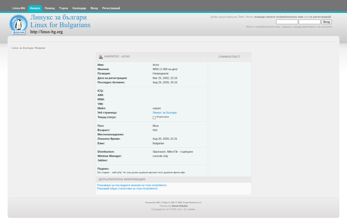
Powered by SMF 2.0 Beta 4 (157, 202)
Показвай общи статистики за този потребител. (127, 188)
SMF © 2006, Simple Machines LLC (186, 202)
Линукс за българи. (165, 112)
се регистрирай (320, 16)
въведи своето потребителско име (278, 16)
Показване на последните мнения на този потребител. (132, 185)
